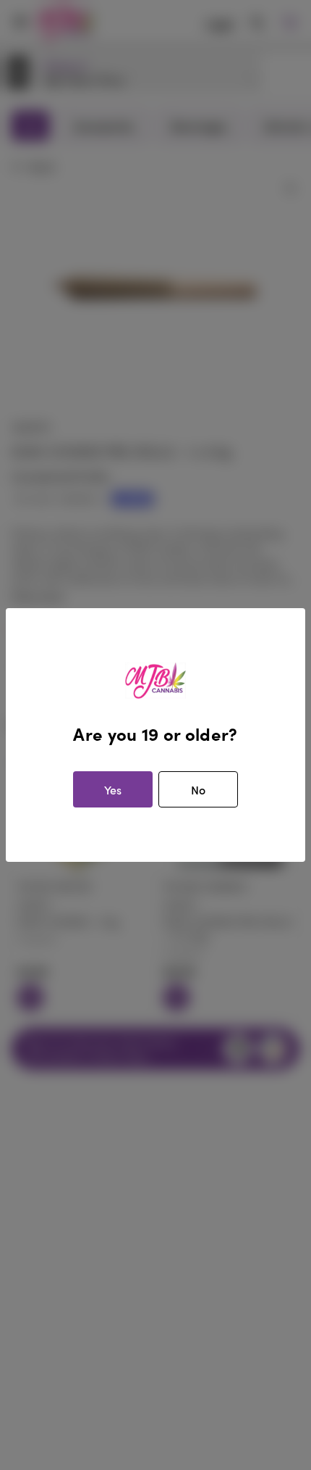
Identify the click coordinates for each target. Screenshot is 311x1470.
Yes (113, 789)
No (198, 789)
